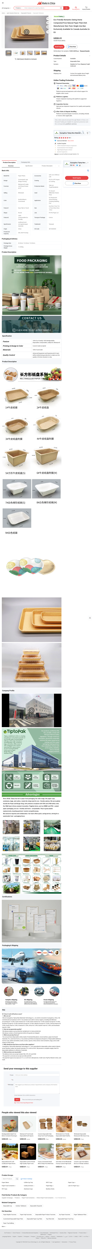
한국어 (71, 1236)
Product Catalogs (27, 1179)
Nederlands (60, 1236)
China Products (16, 1232)
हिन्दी (80, 1236)
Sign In (56, 154)
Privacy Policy (72, 1242)
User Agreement (56, 1242)
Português (26, 1236)
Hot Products (7, 1232)
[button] (55, 165)
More (3, 1226)
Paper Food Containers (8, 1185)
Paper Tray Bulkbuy (8, 1223)
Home (3, 13)
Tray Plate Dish (50, 1219)
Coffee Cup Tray (28, 1182)
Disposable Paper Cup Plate (34, 1219)
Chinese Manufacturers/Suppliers (30, 1232)
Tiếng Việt (43, 1238)
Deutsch (53, 1236)
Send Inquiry (59, 47)
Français (33, 1236)
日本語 (76, 1236)
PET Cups (4, 1189)
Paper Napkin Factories (9, 1214)
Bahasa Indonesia (52, 1238)
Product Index (82, 1232)
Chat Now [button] (73, 47)
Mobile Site (43, 1234)
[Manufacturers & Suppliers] (46, 3)
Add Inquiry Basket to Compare (27, 59)
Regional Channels (72, 1232)
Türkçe (37, 1238)
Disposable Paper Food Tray (65, 1219)
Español (20, 1236)
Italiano (47, 1236)
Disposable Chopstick (36, 1206)
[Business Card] (88, 170)
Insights (50, 1234)
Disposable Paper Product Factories (45, 1214)
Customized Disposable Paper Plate (13, 1219)
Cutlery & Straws (28, 1185)
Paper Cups (71, 1182)
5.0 (71, 165)
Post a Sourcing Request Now (23, 1103)
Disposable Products (26, 13)
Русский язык (40, 1236)
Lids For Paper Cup (73, 1185)
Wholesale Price (54, 1232)
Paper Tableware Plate (80, 1214)
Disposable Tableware (38, 13)
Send (17, 1099)
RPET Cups (49, 1182)
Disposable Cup (7, 1206)
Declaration (64, 1242)
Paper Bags (49, 1185)
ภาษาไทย (85, 1236)
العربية (65, 1236)
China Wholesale (44, 1232)
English (14, 1236)
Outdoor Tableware (21, 1206)
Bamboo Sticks (50, 1189)
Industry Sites (63, 1232)
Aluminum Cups (28, 1189)
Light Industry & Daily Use (13, 13)
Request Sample (85, 51)
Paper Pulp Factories (26, 1214)
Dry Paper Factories (64, 1214)
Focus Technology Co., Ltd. (34, 1242)
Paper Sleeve (5, 1182)
